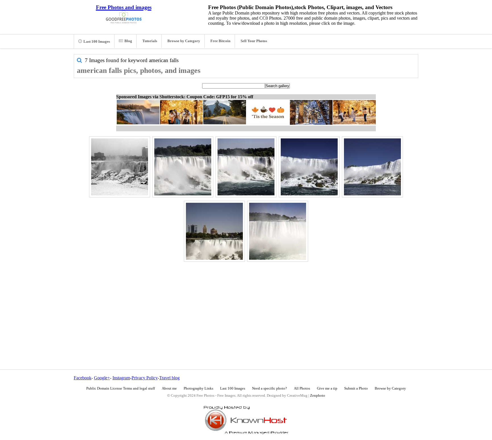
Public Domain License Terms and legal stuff (120, 388)
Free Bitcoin (220, 41)
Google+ (102, 377)
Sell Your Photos (254, 41)
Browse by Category (183, 41)
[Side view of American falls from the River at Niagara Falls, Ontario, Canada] (372, 166)
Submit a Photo (356, 388)
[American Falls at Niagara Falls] (119, 166)
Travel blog (169, 377)
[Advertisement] (246, 303)
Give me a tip (327, 388)
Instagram (121, 377)
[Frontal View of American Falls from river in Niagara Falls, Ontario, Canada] (309, 166)
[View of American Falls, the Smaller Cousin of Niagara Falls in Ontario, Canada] (277, 231)
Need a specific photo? (269, 388)
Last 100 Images (96, 42)
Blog (128, 41)
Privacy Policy (145, 377)
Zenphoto (317, 396)
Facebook (82, 377)
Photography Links (198, 388)
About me (169, 388)
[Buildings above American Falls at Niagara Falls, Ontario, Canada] (214, 231)
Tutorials (149, 41)
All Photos (302, 388)
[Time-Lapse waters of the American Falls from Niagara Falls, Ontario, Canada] (182, 166)
